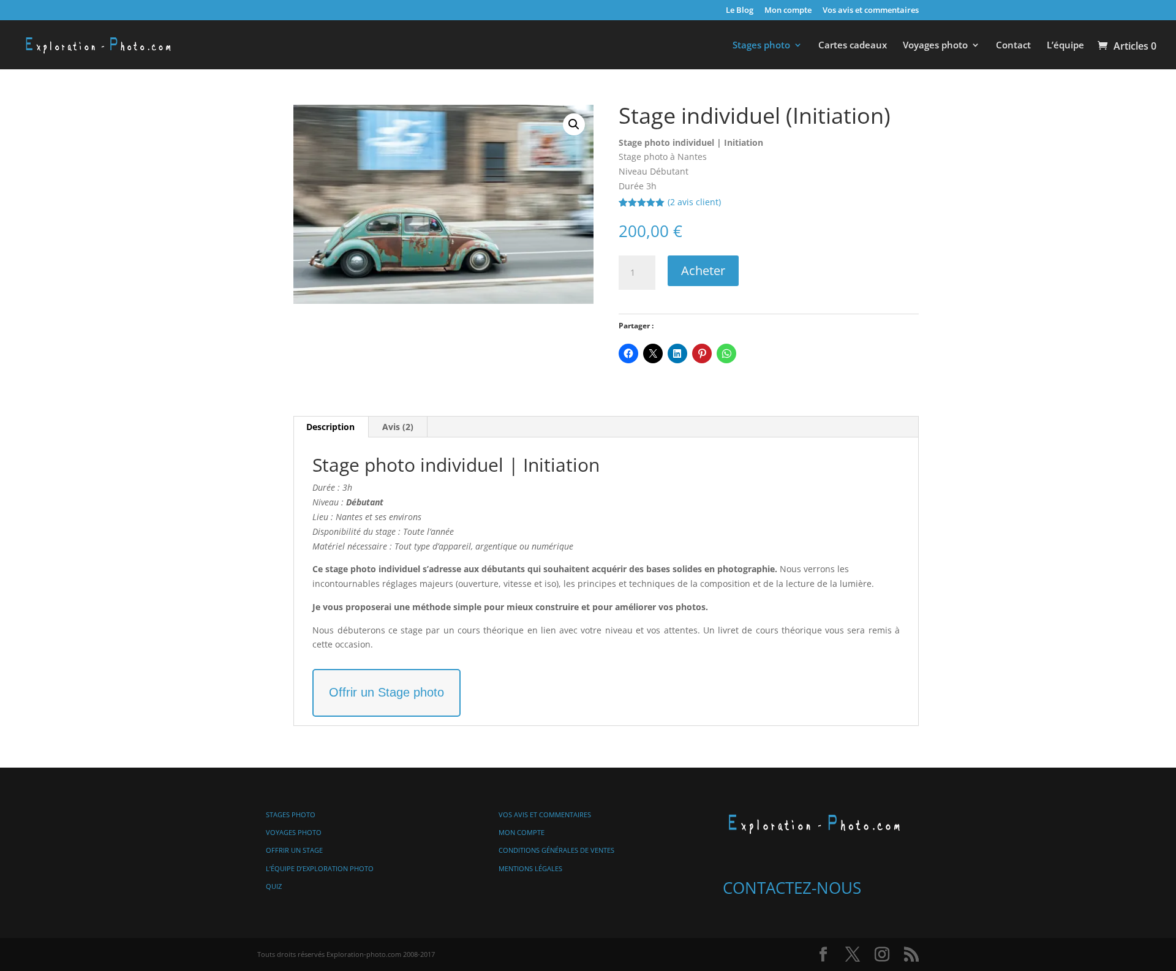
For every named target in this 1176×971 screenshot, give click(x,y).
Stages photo (761, 45)
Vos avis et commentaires (871, 10)
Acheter (703, 270)
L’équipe (1065, 45)
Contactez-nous (792, 888)
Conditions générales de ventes (556, 850)
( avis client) (694, 202)
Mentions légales (530, 868)
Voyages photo (935, 45)
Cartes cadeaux (852, 45)
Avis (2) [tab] (397, 427)
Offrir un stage (294, 850)
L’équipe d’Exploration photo (320, 868)
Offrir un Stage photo (386, 692)
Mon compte (788, 10)
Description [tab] (330, 427)
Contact (1013, 45)
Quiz (274, 886)
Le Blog (739, 10)
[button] (574, 124)
